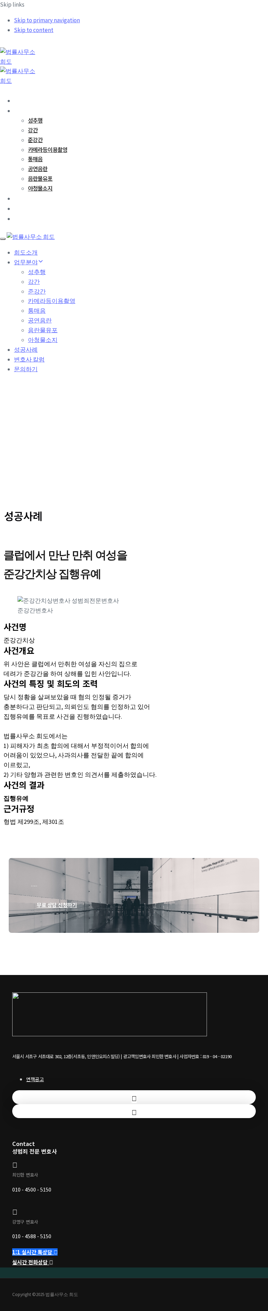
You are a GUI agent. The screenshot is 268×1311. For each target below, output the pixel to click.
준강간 (35, 139)
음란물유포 (40, 178)
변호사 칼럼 (27, 208)
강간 (33, 130)
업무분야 (24, 110)
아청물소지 (40, 188)
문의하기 (24, 218)
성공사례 (24, 198)
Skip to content (33, 30)
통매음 (35, 159)
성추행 (35, 120)
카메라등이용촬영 (47, 149)
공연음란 (37, 168)
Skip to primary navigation (47, 20)
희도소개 (24, 100)
